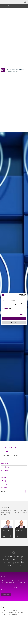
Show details (19, 314)
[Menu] (2, 2)
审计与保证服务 (5, 463)
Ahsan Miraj (19, 530)
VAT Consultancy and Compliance (9, 474)
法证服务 (3, 481)
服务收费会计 (5, 488)
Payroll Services (5, 484)
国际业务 (3, 491)
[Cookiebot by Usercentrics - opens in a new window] (19, 295)
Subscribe (6, 594)
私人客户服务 (5, 470)
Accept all (14, 319)
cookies (6, 308)
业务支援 (3, 477)
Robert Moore (6, 530)
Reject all (14, 322)
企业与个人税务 (5, 467)
